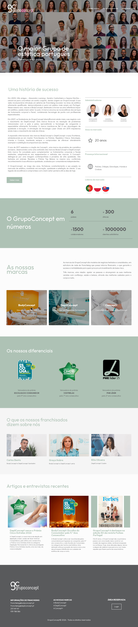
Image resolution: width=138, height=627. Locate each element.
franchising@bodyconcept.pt (22, 603)
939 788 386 (15, 611)
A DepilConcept (59, 605)
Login (116, 606)
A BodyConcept (59, 603)
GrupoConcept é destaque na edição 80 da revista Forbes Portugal (109, 533)
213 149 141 (15, 608)
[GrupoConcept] (21, 8)
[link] (27, 370)
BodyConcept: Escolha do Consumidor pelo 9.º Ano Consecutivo (65, 533)
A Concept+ (58, 608)
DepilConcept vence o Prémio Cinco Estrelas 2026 (25, 531)
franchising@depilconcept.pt (22, 606)
